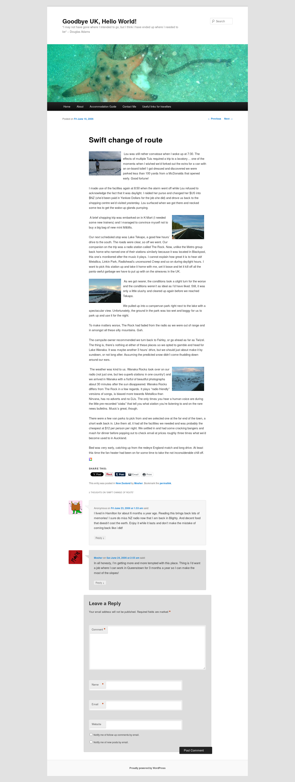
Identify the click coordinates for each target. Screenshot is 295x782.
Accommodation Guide (103, 106)
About (80, 106)
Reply (100, 537)
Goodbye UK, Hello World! (99, 21)
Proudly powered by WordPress (147, 768)
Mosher (138, 483)
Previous (214, 118)
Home (66, 106)
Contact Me (129, 106)
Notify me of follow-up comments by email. (116, 734)
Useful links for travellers (156, 106)
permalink (165, 483)
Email (98, 704)
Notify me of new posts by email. (111, 742)
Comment (99, 629)
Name (98, 684)
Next (228, 118)
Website (96, 724)
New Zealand (123, 483)
